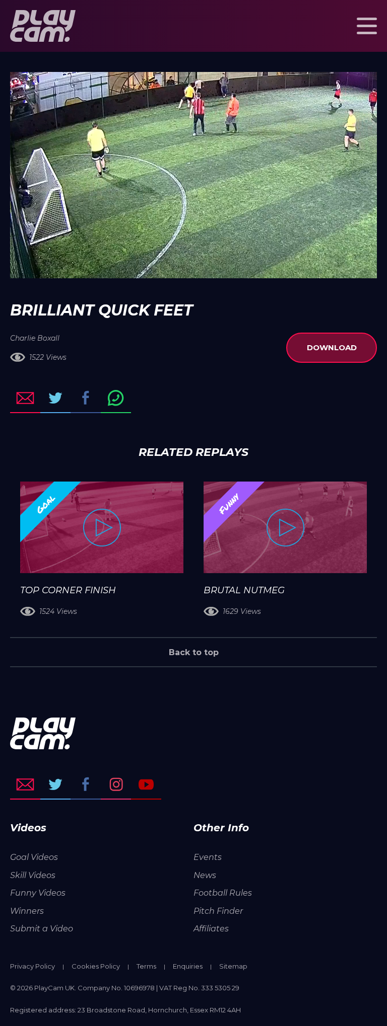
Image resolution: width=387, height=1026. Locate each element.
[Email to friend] (25, 398)
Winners (27, 911)
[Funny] (285, 527)
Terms (146, 966)
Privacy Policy (32, 966)
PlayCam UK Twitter (55, 784)
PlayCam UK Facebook (86, 784)
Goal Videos (34, 857)
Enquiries (188, 966)
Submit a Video (41, 928)
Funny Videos (38, 893)
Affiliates (211, 928)
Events (208, 857)
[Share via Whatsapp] (116, 398)
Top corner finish (68, 590)
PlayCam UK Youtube (146, 784)
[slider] (166, 266)
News (205, 875)
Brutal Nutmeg (244, 590)
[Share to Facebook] (86, 398)
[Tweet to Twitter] (55, 398)
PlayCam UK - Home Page (43, 26)
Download (332, 347)
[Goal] (101, 527)
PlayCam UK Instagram (116, 784)
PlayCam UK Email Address (25, 784)
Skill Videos (32, 875)
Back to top (194, 652)
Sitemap (233, 966)
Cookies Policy (96, 966)
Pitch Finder (218, 911)
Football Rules (223, 893)
